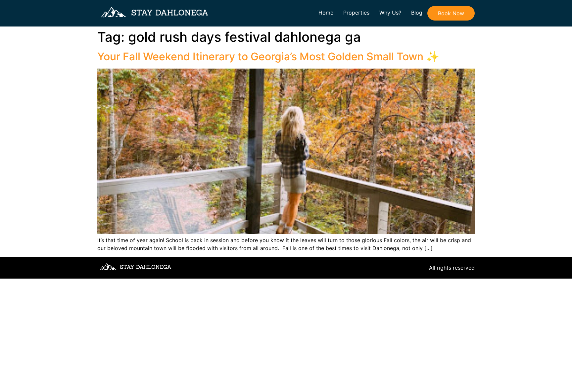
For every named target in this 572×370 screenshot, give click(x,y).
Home (325, 12)
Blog (416, 12)
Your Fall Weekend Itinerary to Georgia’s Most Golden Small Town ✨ (268, 56)
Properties (356, 12)
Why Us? (390, 12)
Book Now (451, 13)
